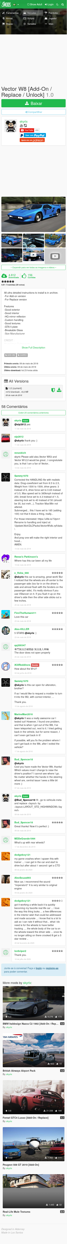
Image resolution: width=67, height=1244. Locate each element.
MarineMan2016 (23, 714)
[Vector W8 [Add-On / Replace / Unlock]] (33, 214)
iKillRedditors (22, 664)
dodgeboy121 (22, 854)
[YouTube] (21, 125)
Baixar (35, 103)
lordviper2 (20, 951)
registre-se (52, 968)
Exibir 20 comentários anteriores (34, 412)
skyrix (24, 121)
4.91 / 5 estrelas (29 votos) (13, 285)
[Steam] (25, 125)
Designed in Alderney (13, 1229)
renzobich (20, 452)
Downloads (14, 277)
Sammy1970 (21, 475)
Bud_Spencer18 (23, 759)
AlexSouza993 (22, 877)
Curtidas (31, 277)
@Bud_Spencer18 (24, 800)
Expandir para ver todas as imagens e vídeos (33, 267)
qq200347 (20, 645)
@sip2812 (20, 424)
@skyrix (19, 440)
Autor (25, 420)
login (39, 968)
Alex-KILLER (21, 629)
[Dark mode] (57, 4)
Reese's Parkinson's (26, 556)
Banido (35, 665)
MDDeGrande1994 (24, 838)
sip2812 (18, 436)
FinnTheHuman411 (25, 613)
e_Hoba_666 (21, 572)
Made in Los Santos (12, 1232)
